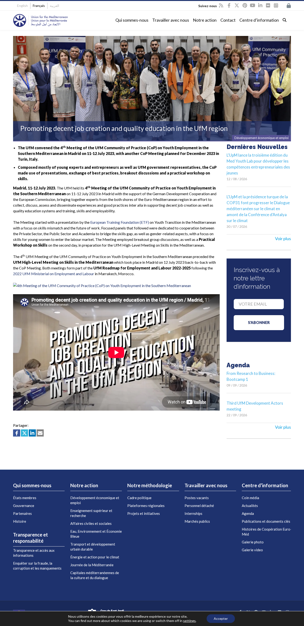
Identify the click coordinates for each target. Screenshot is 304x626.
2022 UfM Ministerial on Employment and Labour (53, 273)
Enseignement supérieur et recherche (91, 513)
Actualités (250, 505)
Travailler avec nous (170, 20)
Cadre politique (139, 498)
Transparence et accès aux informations (34, 552)
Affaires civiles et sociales (91, 523)
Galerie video (252, 550)
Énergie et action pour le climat (94, 557)
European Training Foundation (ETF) (119, 222)
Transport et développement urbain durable (92, 546)
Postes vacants (197, 498)
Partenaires (22, 513)
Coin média (250, 498)
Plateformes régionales (146, 505)
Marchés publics (197, 521)
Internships (193, 513)
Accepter (221, 618)
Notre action (205, 20)
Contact (228, 20)
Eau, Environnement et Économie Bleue (96, 533)
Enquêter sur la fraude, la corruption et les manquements (37, 565)
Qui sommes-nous (131, 20)
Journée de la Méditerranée (92, 565)
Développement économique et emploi (94, 500)
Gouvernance (23, 505)
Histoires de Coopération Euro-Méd (267, 531)
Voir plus (283, 238)
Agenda (248, 513)
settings (189, 621)
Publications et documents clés (266, 521)
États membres (24, 498)
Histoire (19, 521)
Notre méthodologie (149, 485)
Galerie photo (253, 542)
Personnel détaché (199, 505)
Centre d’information (259, 20)
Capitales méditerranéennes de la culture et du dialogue (94, 575)
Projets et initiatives (143, 513)
